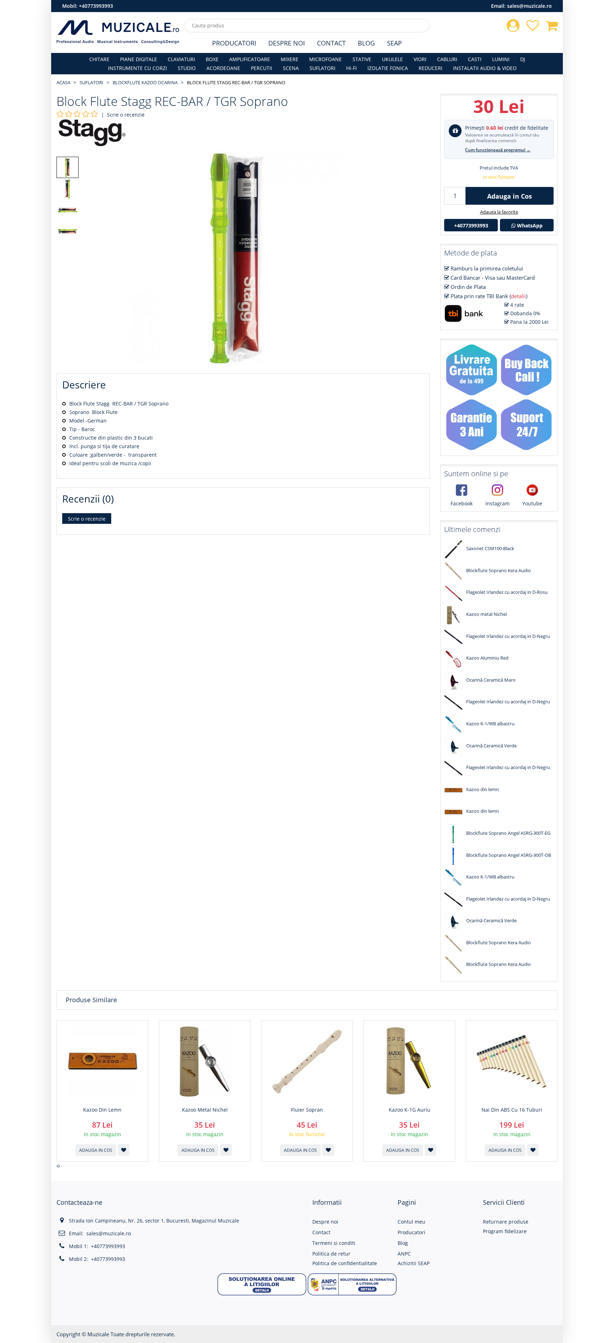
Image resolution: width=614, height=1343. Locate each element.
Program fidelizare (505, 1231)
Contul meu (411, 1221)
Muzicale (98, 1334)
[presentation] (57, 1166)
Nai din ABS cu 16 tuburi (511, 1110)
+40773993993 (96, 5)
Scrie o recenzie (126, 114)
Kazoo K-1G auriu (409, 1110)
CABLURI (447, 59)
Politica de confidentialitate (344, 1263)
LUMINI (501, 59)
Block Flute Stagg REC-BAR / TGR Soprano (236, 82)
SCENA (291, 68)
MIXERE (289, 59)
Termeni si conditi (333, 1243)
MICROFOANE (325, 59)
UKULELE (392, 59)
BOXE (212, 59)
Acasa (63, 82)
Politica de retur (331, 1253)
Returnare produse (505, 1221)
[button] (261, 1283)
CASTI (474, 59)
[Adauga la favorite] (123, 1150)
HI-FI (351, 68)
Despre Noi (286, 43)
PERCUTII (261, 68)
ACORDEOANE (223, 68)
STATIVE (361, 59)
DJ (522, 59)
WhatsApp (529, 225)
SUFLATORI (322, 68)
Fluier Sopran (307, 1110)
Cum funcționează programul (497, 150)
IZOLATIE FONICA (387, 68)
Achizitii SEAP (414, 1263)
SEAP (394, 43)
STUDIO (187, 68)
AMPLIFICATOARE (249, 59)
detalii (518, 296)
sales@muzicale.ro (529, 5)
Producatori (234, 43)
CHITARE (99, 59)
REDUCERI (430, 68)
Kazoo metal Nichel (205, 1110)
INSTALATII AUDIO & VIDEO (485, 68)
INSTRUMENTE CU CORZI (137, 68)
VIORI (420, 59)
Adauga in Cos (509, 196)
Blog (366, 43)
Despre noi (325, 1221)
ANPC (404, 1253)
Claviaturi (181, 59)
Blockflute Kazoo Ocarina (145, 82)
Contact (331, 43)
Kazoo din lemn (102, 1110)
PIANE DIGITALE (138, 59)
